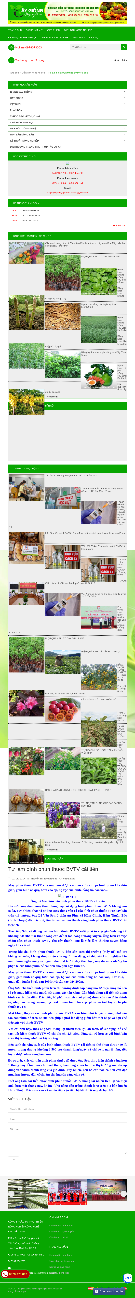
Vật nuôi (15, 104)
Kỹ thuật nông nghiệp (22, 37)
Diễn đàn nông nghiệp (78, 30)
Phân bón (16, 110)
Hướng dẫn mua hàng (60, 1255)
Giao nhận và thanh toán (62, 1261)
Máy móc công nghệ (23, 128)
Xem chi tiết (119, 225)
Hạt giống (16, 98)
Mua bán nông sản (22, 134)
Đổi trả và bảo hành (59, 1267)
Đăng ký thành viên (59, 1272)
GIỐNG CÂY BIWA (29, 1276)
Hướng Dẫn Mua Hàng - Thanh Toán (63, 37)
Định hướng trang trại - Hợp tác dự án (35, 147)
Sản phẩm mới (34, 30)
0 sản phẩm (120, 60)
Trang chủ (15, 30)
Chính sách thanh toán (61, 1225)
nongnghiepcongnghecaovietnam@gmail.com (32, 1272)
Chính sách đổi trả (58, 1237)
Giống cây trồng (21, 92)
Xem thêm (52, 396)
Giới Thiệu (53, 30)
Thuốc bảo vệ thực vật (25, 116)
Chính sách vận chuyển (61, 1231)
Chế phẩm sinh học (22, 122)
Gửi (13, 1159)
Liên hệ (93, 37)
